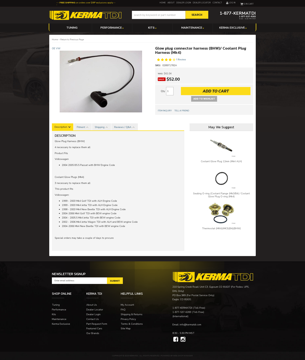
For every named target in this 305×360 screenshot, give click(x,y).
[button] (170, 15)
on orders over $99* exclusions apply (86, 2)
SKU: (158, 65)
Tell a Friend (181, 110)
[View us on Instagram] (183, 339)
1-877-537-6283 (181, 312)
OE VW (56, 48)
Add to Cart (216, 91)
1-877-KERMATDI (182, 308)
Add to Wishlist (204, 99)
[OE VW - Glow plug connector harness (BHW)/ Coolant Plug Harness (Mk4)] (101, 81)
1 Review (181, 59)
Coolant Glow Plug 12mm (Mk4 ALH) (221, 161)
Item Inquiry (165, 110)
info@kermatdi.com (190, 324)
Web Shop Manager (183, 356)
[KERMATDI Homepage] (85, 15)
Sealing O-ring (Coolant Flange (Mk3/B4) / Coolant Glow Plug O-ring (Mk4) (221, 195)
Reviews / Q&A (122, 127)
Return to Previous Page (72, 39)
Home (55, 39)
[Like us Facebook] (175, 339)
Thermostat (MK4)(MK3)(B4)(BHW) (221, 228)
